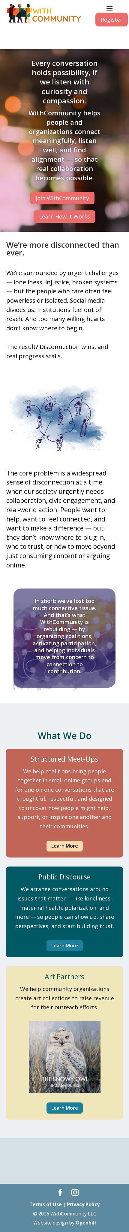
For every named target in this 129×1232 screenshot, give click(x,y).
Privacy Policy (83, 1204)
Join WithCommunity (62, 198)
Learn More (64, 845)
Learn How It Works (64, 216)
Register (111, 19)
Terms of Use (45, 1204)
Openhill (86, 1222)
